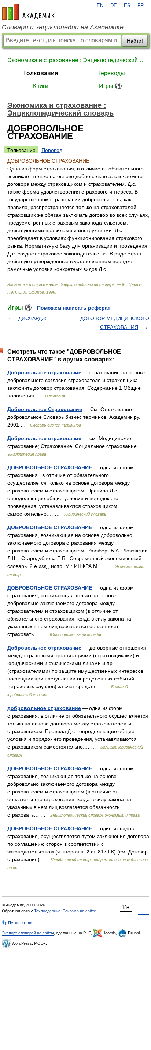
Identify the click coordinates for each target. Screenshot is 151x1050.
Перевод (51, 150)
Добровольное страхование (44, 372)
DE (113, 5)
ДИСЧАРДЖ (32, 318)
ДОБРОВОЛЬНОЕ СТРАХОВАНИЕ (49, 467)
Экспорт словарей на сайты (28, 933)
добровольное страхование (44, 708)
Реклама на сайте (79, 911)
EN (100, 5)
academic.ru (28, 12)
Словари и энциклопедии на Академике (63, 27)
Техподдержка (47, 911)
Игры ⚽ (110, 86)
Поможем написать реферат (73, 308)
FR (140, 5)
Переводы (110, 73)
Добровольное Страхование (44, 409)
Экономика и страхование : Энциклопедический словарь (75, 60)
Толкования (40, 73)
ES (127, 5)
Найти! (135, 41)
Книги (40, 86)
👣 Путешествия (17, 922)
